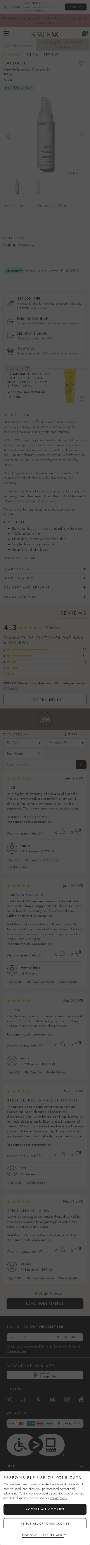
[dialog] (45, 1508)
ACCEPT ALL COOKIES (45, 1509)
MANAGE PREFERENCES (42, 1535)
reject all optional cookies (45, 1524)
